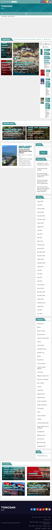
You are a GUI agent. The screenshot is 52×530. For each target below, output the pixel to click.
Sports (49, 528)
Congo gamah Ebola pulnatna (48, 75)
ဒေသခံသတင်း (4, 43)
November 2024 (41, 255)
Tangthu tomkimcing (42, 404)
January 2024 (40, 288)
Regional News (24, 62)
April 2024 (39, 281)
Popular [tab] (49, 44)
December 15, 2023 (25, 155)
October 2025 (40, 223)
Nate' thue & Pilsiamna (42, 379)
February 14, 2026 (33, 137)
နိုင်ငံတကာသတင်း (41, 442)
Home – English (32, 525)
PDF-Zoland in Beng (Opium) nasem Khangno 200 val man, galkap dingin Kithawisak (36, 133)
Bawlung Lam (40, 323)
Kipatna (39, 356)
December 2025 (41, 215)
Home (33, 517)
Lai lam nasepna (41, 363)
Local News (46, 52)
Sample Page (37, 528)
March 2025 (40, 241)
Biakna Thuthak (41, 330)
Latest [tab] (42, 44)
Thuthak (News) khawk (6, 62)
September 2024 (41, 263)
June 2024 (39, 273)
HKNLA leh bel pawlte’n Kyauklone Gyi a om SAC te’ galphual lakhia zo (40, 523)
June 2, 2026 (18, 72)
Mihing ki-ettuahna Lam (43, 375)
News (49, 525)
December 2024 (41, 252)
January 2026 (40, 212)
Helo (49, 519)
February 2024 (40, 284)
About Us (40, 517)
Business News (41, 334)
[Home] (2, 14)
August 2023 (40, 306)
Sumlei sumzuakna (42, 401)
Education (46, 519)
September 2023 (41, 302)
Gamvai (39, 341)
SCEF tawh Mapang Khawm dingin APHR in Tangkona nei (48, 92)
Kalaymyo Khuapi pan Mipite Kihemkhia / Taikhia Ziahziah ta (25, 151)
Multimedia (45, 525)
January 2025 (40, 248)
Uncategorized (27, 147)
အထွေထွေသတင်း (4, 45)
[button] (50, 13)
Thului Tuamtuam (41, 415)
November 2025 (41, 219)
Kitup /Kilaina (40, 359)
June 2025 (39, 234)
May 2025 (39, 237)
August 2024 (40, 266)
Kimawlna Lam (40, 352)
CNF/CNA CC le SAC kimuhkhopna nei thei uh (47, 66)
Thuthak (29, 62)
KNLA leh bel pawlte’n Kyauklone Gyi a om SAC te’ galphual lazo (47, 113)
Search (39, 144)
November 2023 (41, 295)
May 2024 (39, 277)
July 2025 (39, 230)
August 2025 (40, 226)
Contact (48, 517)
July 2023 (39, 310)
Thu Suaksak (46, 56)
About (36, 517)
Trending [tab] (46, 46)
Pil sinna (39, 386)
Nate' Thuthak (40, 383)
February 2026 (40, 208)
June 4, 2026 (8, 493)
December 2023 (41, 292)
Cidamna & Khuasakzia (43, 338)
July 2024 (39, 270)
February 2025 (40, 244)
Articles (44, 517)
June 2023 (39, 313)
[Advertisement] (26, 27)
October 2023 (40, 299)
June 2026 (39, 205)
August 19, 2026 (7, 53)
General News (46, 50)
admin (25, 72)
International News (11, 16)
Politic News (17, 62)
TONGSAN (6, 6)
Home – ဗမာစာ (39, 525)
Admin (4, 55)
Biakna (39, 327)
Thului (38, 412)
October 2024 (40, 259)
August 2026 (40, 201)
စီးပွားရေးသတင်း (41, 435)
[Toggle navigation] (26, 14)
